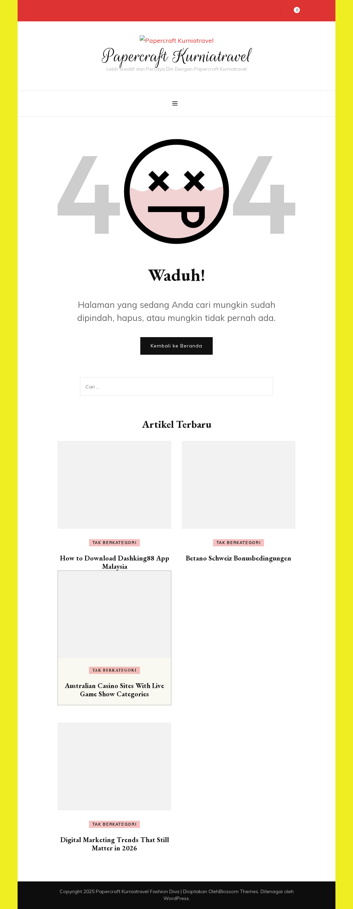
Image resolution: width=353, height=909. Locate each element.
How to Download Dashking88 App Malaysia (114, 562)
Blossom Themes (238, 891)
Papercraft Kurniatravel (176, 56)
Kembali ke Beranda (176, 346)
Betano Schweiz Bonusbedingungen (238, 558)
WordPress (176, 898)
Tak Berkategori (114, 542)
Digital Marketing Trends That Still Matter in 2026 (114, 843)
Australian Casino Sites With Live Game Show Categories (114, 689)
